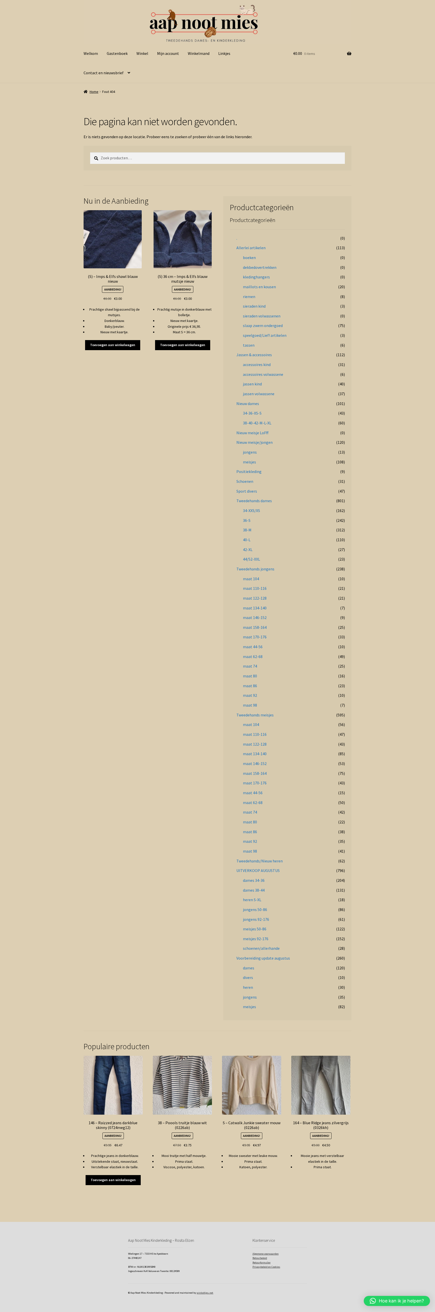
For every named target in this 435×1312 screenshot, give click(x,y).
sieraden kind (254, 306)
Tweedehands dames (254, 500)
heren (248, 987)
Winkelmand (198, 53)
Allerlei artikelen (251, 247)
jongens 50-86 (255, 909)
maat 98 (250, 705)
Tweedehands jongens (255, 568)
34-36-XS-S (252, 413)
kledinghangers (256, 276)
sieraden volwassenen (261, 315)
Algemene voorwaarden (265, 1253)
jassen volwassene (258, 393)
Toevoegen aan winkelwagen (112, 345)
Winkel (142, 53)
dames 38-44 (254, 890)
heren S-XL (252, 899)
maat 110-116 (255, 588)
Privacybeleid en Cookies (266, 1266)
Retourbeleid (259, 1258)
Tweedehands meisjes (255, 714)
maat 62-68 (253, 656)
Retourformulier (261, 1262)
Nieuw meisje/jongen (254, 442)
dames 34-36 (254, 880)
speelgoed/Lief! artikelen (264, 335)
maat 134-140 (255, 607)
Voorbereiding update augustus (263, 958)
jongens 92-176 (256, 919)
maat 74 (250, 666)
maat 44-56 (253, 646)
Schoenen (244, 481)
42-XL (247, 549)
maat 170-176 (255, 636)
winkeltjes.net (205, 1292)
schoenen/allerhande (261, 948)
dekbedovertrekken (259, 267)
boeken (249, 257)
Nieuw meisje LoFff (252, 432)
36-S (246, 520)
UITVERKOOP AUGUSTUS (258, 870)
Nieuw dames (247, 403)
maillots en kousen (259, 286)
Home (94, 91)
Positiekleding (249, 471)
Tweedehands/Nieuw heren (259, 860)
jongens (250, 452)
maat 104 (251, 578)
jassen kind (252, 383)
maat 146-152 (255, 617)
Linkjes (224, 53)
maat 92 (250, 695)
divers (248, 977)
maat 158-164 (255, 627)
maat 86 (250, 685)
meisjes (249, 461)
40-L (246, 539)
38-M (247, 529)
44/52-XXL (251, 559)
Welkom (91, 53)
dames (248, 967)
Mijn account (168, 53)
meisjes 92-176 (255, 938)
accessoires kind (257, 364)
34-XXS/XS (251, 510)
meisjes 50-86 (254, 928)
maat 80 (250, 675)
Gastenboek (117, 53)
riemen (249, 296)
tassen (249, 345)
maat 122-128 (255, 598)
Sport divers (246, 491)
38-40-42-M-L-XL (257, 422)
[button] (397, 1301)
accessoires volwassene (263, 374)
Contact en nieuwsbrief (104, 72)
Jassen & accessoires (254, 354)
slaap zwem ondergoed (263, 325)
